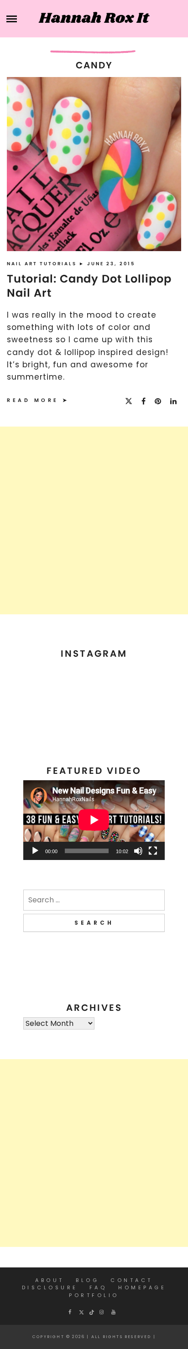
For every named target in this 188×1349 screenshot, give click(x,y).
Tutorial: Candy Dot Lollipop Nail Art (89, 285)
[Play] (35, 850)
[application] (94, 820)
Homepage (142, 1287)
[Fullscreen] (152, 850)
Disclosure (50, 1287)
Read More (33, 400)
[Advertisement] (94, 520)
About (49, 1280)
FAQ (98, 1287)
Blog (87, 1280)
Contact (131, 1280)
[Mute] (138, 850)
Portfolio (94, 1295)
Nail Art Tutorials (43, 263)
